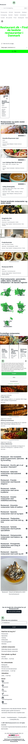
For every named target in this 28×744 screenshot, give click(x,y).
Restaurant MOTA (7, 267)
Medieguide (4, 664)
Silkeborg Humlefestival (7, 420)
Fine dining (4, 220)
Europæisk (14, 164)
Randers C (4, 115)
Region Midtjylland (10, 143)
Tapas (17, 164)
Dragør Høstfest (5, 397)
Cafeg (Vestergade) (9, 186)
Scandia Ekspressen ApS (5, 102)
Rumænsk (10, 189)
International (7, 244)
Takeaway (17, 191)
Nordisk (8, 220)
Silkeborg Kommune (18, 193)
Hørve (23, 223)
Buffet (7, 164)
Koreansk (3, 356)
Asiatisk (3, 353)
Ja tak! (14, 627)
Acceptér (14, 373)
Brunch (4, 164)
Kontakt (3, 717)
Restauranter (4, 107)
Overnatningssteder (11, 222)
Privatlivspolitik (16, 383)
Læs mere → (4, 402)
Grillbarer (12, 191)
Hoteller (16, 222)
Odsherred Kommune (17, 223)
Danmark (3, 109)
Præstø (23, 248)
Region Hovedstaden (11, 168)
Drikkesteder (4, 639)
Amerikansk (5, 188)
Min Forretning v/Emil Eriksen (14, 351)
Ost (21, 357)
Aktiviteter (3, 643)
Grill (6, 189)
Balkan (9, 188)
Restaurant (3, 4)
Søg (15, 51)
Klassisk (11, 244)
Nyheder (3, 656)
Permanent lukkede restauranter (9, 651)
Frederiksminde (7, 242)
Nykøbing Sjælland (5, 274)
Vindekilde (4, 225)
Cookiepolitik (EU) (14, 719)
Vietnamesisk (4, 357)
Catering (4, 166)
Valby (4, 169)
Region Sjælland (9, 223)
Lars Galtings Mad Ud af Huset (12, 162)
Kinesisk (3, 355)
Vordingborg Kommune (17, 248)
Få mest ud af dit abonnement (9, 668)
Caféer (9, 191)
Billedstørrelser (5, 666)
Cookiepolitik (10, 383)
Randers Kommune (18, 143)
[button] (26, 361)
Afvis (14, 377)
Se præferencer (14, 381)
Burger (15, 188)
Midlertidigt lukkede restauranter (9, 649)
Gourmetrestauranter (11, 271)
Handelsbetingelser (12, 717)
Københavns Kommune (19, 168)
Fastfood (22, 188)
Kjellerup (4, 194)
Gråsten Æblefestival (6, 444)
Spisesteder (5, 191)
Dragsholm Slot (7, 218)
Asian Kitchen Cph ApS (4, 350)
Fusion (4, 189)
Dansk (3, 105)
